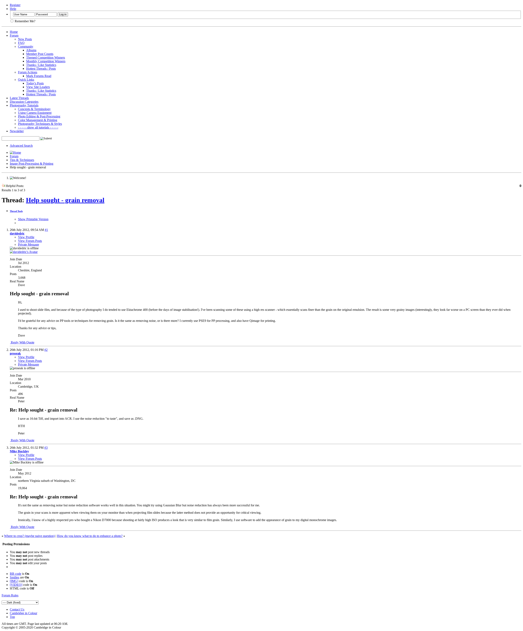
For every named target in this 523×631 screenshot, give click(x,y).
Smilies (14, 577)
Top (12, 617)
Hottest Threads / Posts (41, 68)
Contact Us (17, 609)
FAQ (21, 43)
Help (13, 8)
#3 (46, 447)
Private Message (28, 244)
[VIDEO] (16, 584)
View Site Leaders (38, 87)
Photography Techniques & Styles (40, 123)
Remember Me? (24, 21)
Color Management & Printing (37, 120)
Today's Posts (35, 83)
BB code (15, 573)
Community (25, 46)
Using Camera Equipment (34, 112)
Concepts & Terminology (34, 109)
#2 (46, 349)
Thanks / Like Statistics (41, 65)
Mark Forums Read (38, 76)
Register (15, 5)
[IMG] (14, 581)
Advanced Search (21, 145)
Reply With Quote (22, 342)
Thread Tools (16, 211)
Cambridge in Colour (23, 613)
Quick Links (26, 79)
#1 (46, 230)
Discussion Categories (24, 101)
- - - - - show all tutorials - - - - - (38, 127)
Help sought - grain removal (65, 200)
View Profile (26, 237)
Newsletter (17, 131)
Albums (31, 50)
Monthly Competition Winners (45, 61)
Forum (14, 35)
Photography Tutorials (24, 105)
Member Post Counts (39, 54)
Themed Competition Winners (45, 57)
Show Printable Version (33, 219)
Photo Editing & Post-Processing (39, 116)
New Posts (25, 39)
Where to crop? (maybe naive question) (29, 536)
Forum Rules (10, 595)
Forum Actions (27, 72)
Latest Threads (19, 98)
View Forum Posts (30, 241)
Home (14, 32)
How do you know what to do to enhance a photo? (90, 536)
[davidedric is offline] (24, 252)
